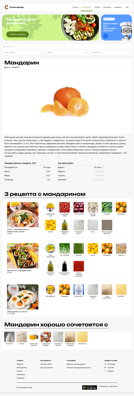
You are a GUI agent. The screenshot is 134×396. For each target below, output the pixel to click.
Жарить (61, 171)
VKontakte (111, 364)
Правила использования (75, 364)
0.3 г (48, 175)
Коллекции (107, 7)
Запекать (62, 180)
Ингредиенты (86, 7)
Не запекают (98, 180)
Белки (7, 171)
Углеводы (8, 180)
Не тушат (100, 175)
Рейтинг (97, 7)
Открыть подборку (17, 34)
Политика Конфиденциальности (78, 368)
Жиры (7, 175)
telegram (110, 371)
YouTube (110, 368)
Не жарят (99, 171)
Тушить (61, 175)
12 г (48, 180)
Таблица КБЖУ (46, 364)
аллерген (15, 67)
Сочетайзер (16, 7)
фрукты (7, 67)
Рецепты (75, 7)
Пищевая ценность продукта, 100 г (21, 163)
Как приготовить (65, 163)
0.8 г (48, 171)
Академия (117, 7)
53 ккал (46, 167)
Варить (61, 167)
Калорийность (11, 167)
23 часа (97, 167)
